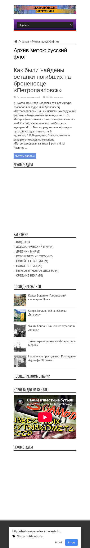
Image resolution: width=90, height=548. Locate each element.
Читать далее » (25, 155)
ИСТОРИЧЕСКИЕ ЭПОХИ (32, 256)
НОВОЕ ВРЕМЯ (26, 266)
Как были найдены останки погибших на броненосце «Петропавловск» (42, 80)
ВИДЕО (21, 242)
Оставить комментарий (28, 97)
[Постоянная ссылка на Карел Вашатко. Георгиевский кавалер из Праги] (20, 305)
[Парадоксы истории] (45, 11)
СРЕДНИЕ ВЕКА (26, 275)
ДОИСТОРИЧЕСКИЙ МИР (32, 246)
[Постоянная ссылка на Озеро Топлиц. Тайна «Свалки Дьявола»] (20, 320)
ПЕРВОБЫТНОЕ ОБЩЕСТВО (35, 270)
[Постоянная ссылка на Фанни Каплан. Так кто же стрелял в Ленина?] (20, 335)
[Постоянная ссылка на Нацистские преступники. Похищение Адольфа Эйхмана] (20, 366)
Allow (71, 542)
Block (58, 542)
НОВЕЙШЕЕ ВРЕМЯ (29, 261)
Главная (23, 41)
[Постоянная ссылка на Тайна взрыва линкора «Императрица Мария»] (20, 351)
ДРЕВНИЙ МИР (26, 251)
